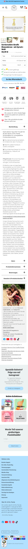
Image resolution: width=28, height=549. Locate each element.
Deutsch (5, 532)
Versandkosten (18, 52)
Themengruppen (5, 467)
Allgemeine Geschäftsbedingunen (10, 480)
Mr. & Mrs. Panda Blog (7, 465)
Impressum (4, 497)
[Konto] (21, 8)
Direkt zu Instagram (14, 388)
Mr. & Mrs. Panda (14, 543)
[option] (14, 24)
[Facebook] (4, 339)
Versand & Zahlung (6, 475)
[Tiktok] (18, 339)
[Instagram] (11, 339)
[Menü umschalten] (3, 7)
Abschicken (14, 446)
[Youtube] (7, 339)
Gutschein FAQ (5, 477)
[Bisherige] (3, 24)
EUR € (14, 532)
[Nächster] (24, 24)
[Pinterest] (14, 339)
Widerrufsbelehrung (6, 487)
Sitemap (3, 495)
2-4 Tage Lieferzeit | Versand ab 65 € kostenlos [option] (15, 2)
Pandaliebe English (6, 485)
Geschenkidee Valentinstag (8, 470)
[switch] (4, 546)
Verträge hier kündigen (7, 492)
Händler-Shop (5, 472)
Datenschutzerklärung (7, 482)
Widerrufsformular (6, 490)
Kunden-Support (5, 462)
